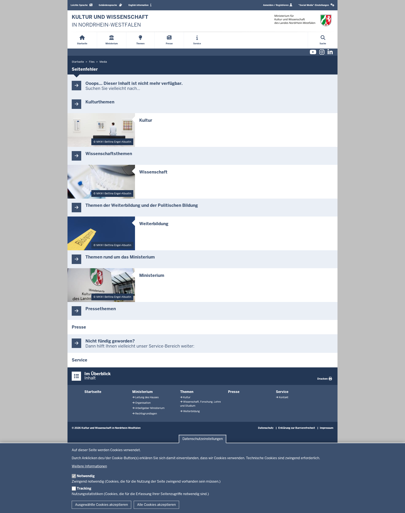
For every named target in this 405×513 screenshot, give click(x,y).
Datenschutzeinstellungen (202, 439)
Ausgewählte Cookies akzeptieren (101, 504)
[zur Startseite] (303, 20)
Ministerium (142, 392)
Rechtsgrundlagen (146, 413)
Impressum (326, 428)
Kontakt (283, 397)
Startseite (92, 392)
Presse (233, 392)
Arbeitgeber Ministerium (150, 408)
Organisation (143, 403)
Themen (186, 392)
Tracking (84, 488)
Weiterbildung (191, 411)
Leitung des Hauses (147, 397)
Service (282, 392)
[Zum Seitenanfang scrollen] (396, 505)
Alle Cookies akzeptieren (156, 504)
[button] (316, 5)
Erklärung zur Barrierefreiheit (296, 428)
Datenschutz (265, 428)
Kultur (186, 397)
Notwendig (86, 476)
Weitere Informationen (89, 466)
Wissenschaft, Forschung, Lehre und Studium (200, 403)
